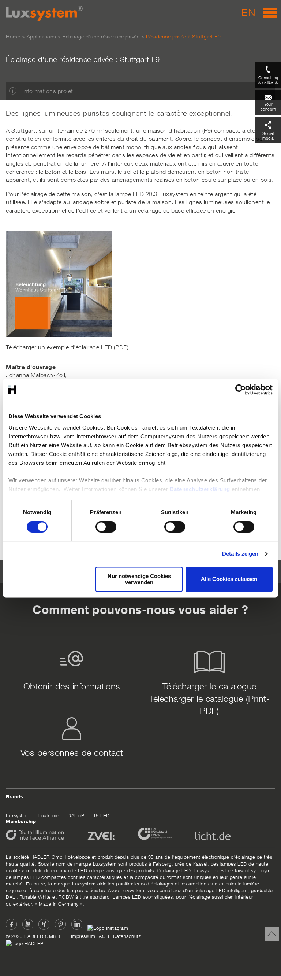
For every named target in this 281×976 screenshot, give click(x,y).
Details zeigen (240, 554)
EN (248, 12)
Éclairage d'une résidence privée (101, 36)
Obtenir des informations (71, 686)
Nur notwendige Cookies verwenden (139, 579)
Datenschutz (127, 936)
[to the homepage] (44, 13)
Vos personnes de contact (71, 752)
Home (13, 36)
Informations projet (47, 91)
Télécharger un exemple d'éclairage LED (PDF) (67, 347)
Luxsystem (18, 815)
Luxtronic (48, 815)
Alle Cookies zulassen (229, 579)
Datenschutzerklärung (200, 489)
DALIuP (76, 815)
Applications (41, 36)
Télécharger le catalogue (209, 686)
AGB (104, 936)
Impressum (83, 936)
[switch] (105, 527)
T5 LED (101, 815)
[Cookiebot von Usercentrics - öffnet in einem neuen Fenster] (241, 389)
